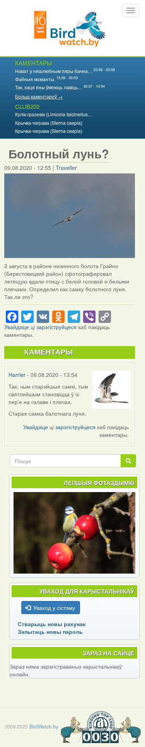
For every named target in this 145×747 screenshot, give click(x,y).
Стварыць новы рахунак (51, 624)
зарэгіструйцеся (56, 327)
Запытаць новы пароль (50, 631)
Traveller (66, 167)
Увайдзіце (16, 327)
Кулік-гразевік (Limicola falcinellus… (53, 114)
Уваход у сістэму (54, 607)
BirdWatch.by (43, 726)
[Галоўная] (69, 28)
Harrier (17, 375)
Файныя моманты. (35, 79)
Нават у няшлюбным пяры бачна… (53, 71)
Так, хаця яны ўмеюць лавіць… (48, 87)
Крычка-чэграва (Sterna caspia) (48, 122)
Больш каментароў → (39, 96)
